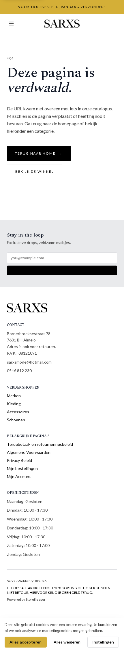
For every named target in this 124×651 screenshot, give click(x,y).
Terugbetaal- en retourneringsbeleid (40, 444)
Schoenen (16, 419)
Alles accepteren (26, 642)
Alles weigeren (67, 642)
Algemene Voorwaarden (28, 452)
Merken (14, 395)
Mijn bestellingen (22, 468)
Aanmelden (62, 270)
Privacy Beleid (19, 460)
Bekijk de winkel (34, 171)
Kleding (14, 403)
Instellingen (103, 642)
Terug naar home (39, 153)
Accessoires (18, 411)
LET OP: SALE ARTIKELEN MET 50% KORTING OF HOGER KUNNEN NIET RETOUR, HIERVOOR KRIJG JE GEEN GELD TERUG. (58, 590)
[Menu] (11, 23)
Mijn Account (19, 476)
